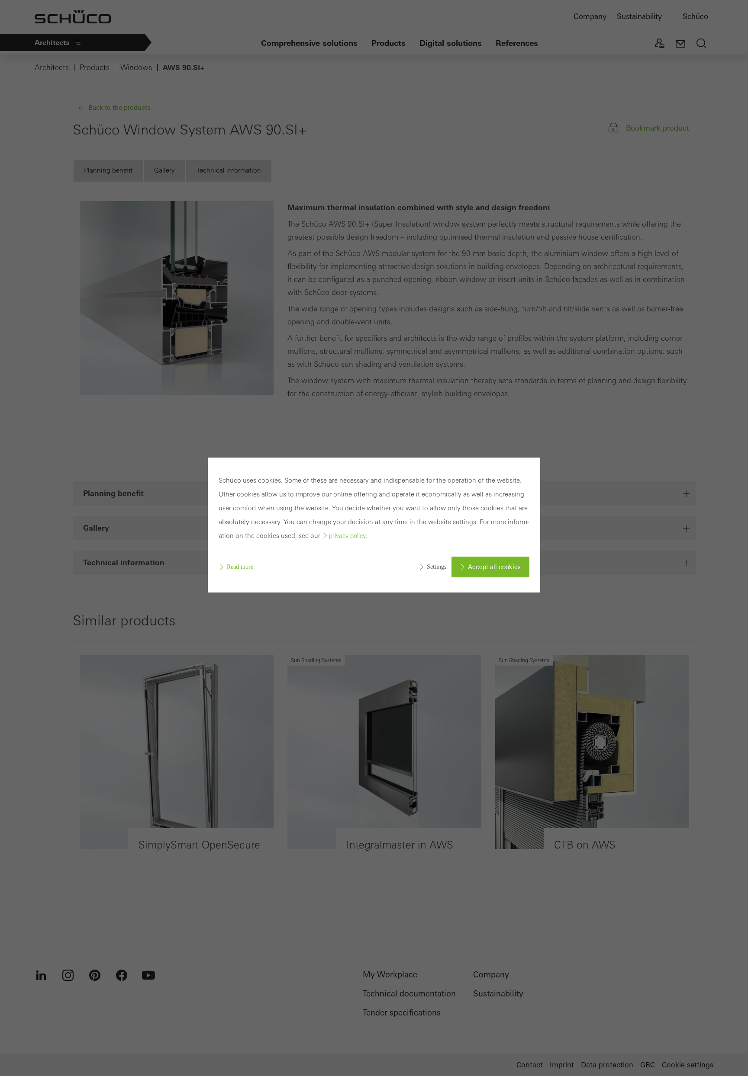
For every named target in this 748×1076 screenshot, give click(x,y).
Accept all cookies (494, 567)
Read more (240, 567)
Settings (436, 567)
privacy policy (347, 535)
